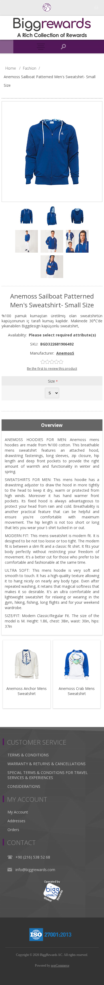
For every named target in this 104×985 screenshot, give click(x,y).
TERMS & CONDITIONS (28, 754)
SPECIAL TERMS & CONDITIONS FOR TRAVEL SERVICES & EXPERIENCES (47, 775)
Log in (96, 7)
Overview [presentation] (52, 425)
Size (52, 381)
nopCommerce (60, 965)
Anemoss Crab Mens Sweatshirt (77, 691)
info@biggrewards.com (35, 869)
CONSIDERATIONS (23, 786)
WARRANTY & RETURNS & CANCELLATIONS (46, 763)
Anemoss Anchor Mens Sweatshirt (26, 691)
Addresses (16, 820)
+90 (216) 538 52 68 (32, 857)
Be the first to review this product (52, 368)
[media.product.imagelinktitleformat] (27, 664)
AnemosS (65, 353)
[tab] (52, 425)
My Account (17, 812)
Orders (13, 829)
